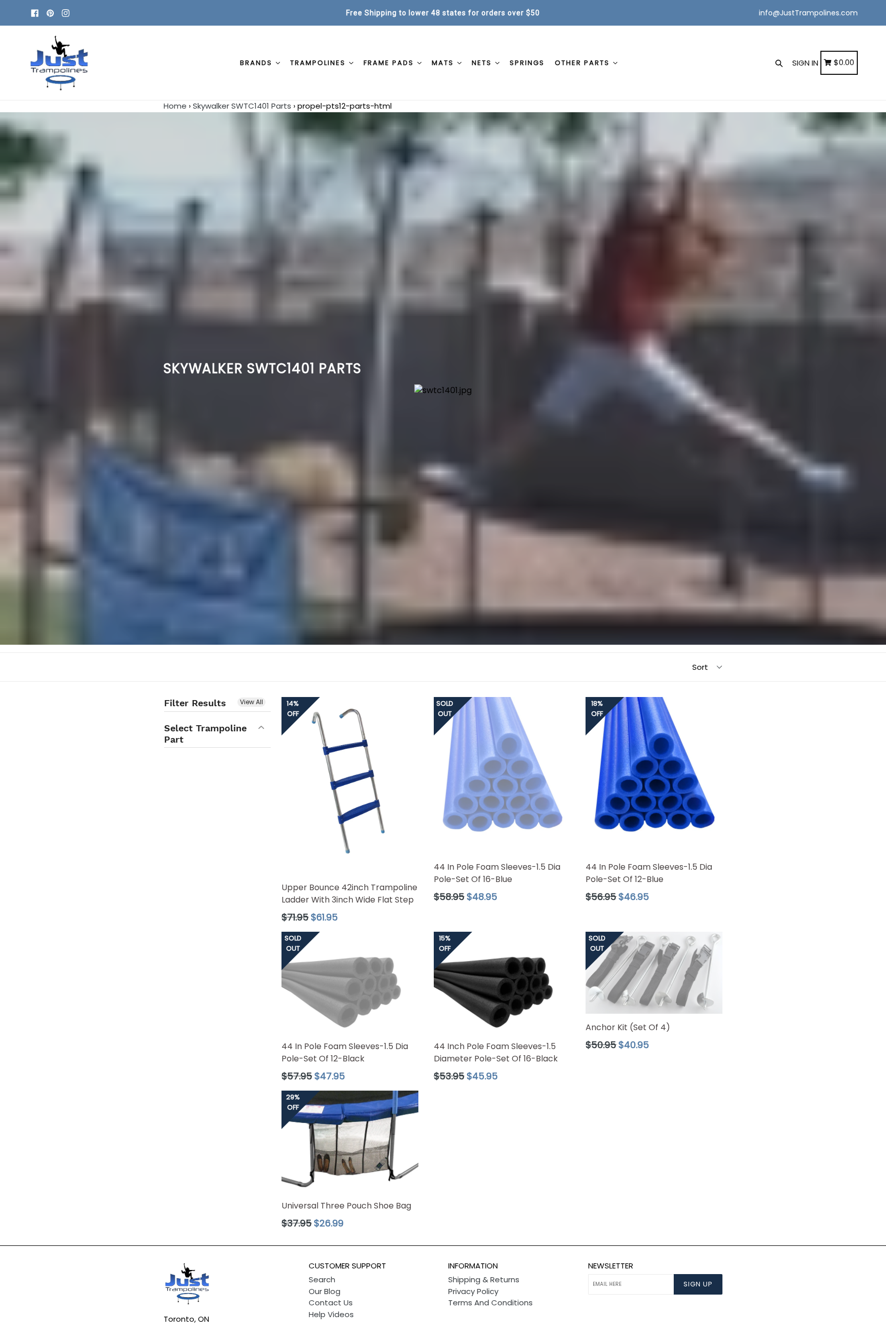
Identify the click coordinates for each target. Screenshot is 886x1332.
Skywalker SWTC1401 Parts (242, 105)
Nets (483, 63)
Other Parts (583, 63)
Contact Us (331, 1302)
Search (322, 1279)
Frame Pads (390, 63)
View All (251, 702)
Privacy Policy (473, 1291)
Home (175, 105)
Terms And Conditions (490, 1302)
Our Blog (324, 1291)
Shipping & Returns (483, 1279)
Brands (257, 63)
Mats (444, 63)
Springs (527, 63)
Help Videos (331, 1314)
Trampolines (319, 63)
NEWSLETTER (610, 1265)
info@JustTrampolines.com (808, 13)
